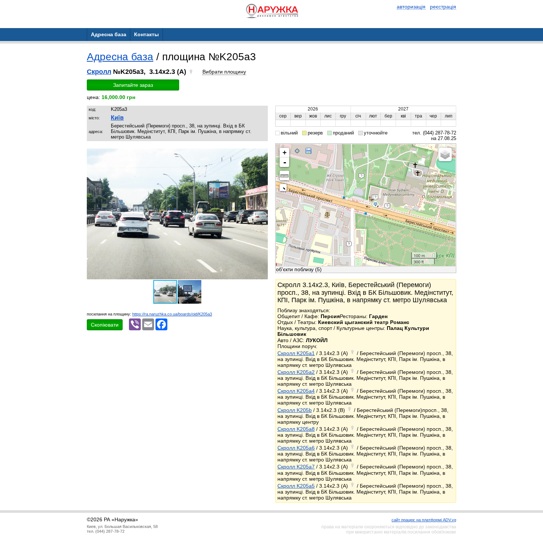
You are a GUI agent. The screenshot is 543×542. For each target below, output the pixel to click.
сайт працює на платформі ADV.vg (424, 520)
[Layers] (445, 154)
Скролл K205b (294, 410)
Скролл (99, 71)
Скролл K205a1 (296, 353)
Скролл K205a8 (296, 429)
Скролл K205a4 (296, 391)
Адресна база (120, 56)
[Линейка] (284, 175)
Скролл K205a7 (296, 467)
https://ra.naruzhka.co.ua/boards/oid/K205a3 (172, 314)
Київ (117, 118)
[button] (261, 155)
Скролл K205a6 (296, 448)
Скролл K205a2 (296, 372)
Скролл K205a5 (296, 486)
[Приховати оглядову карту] (284, 188)
